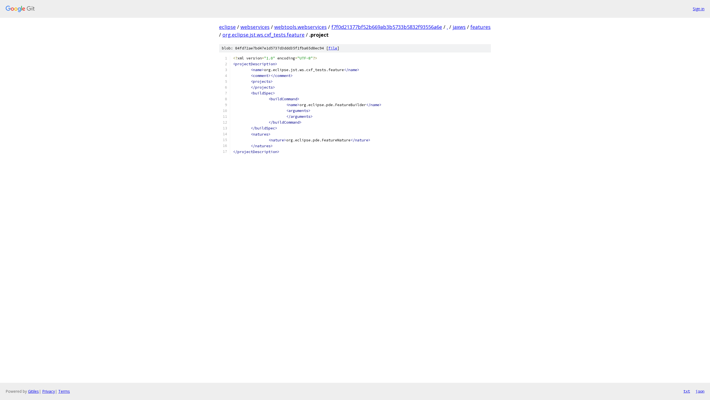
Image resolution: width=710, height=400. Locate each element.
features (480, 27)
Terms (64, 391)
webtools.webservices (300, 27)
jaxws (459, 27)
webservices (255, 27)
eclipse (227, 27)
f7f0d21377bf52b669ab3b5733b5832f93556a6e (386, 27)
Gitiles (33, 391)
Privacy (48, 391)
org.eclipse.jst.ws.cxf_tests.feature (263, 34)
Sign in (698, 8)
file (332, 48)
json (700, 391)
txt (686, 391)
